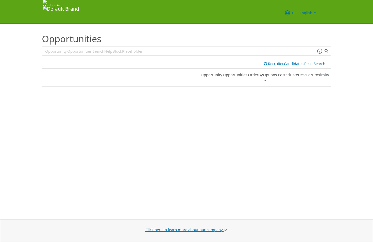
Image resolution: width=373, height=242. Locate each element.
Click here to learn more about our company (184, 229)
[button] (319, 51)
